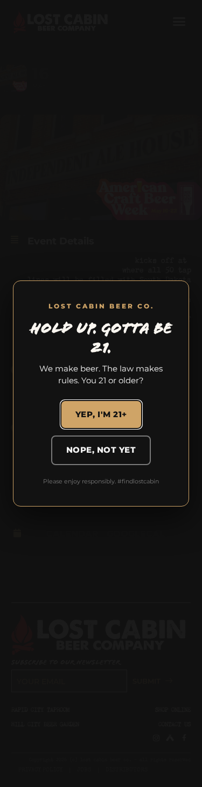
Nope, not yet (101, 450)
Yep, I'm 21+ (101, 414)
